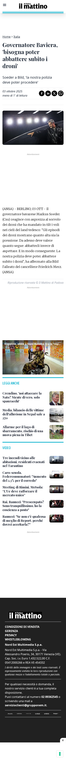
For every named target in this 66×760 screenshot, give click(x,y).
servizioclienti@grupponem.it (25, 705)
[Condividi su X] (54, 93)
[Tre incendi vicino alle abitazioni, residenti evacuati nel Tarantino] (56, 460)
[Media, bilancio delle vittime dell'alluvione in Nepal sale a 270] (56, 415)
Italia (17, 37)
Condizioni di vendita (22, 627)
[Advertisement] (33, 22)
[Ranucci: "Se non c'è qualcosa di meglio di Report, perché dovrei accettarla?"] (56, 518)
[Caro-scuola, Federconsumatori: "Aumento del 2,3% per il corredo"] (56, 474)
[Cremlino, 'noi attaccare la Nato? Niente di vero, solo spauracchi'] (56, 398)
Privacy (11, 635)
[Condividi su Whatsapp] (61, 93)
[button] (33, 357)
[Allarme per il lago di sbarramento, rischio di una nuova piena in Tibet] (56, 432)
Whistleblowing (18, 639)
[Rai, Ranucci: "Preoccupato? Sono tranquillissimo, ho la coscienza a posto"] (56, 504)
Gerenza (11, 631)
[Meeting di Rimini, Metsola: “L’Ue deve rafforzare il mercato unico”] (56, 489)
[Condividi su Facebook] (42, 93)
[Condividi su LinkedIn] (48, 93)
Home (6, 37)
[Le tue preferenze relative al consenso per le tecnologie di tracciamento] (59, 754)
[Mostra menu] (4, 5)
